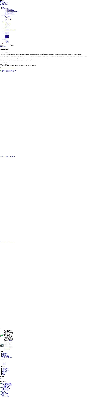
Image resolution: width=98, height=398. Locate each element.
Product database (5, 8)
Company (4, 21)
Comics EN (7, 32)
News (3, 7)
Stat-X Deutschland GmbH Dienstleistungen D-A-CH (7, 385)
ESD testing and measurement (10, 12)
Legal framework (8, 24)
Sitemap (3, 373)
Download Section (8, 23)
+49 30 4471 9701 (5, 386)
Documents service (8, 18)
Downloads (4, 369)
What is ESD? (7, 16)
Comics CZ (7, 35)
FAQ (5, 20)
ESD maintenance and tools (9, 13)
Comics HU (7, 33)
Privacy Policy (7, 25)
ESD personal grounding (9, 9)
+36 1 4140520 (5, 393)
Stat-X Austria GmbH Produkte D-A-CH (6, 389)
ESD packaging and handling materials (11, 11)
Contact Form (7, 28)
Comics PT (7, 37)
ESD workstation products (9, 10)
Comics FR (7, 36)
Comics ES (7, 38)
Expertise (4, 15)
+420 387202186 (5, 396)
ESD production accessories (10, 14)
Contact (3, 27)
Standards (6, 17)
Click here (10, 340)
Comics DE (7, 34)
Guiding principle (8, 22)
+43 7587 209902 (5, 390)
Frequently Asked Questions (7, 357)
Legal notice (7, 26)
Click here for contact (8, 348)
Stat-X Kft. (4, 392)
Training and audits (8, 19)
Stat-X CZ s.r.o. (5, 395)
